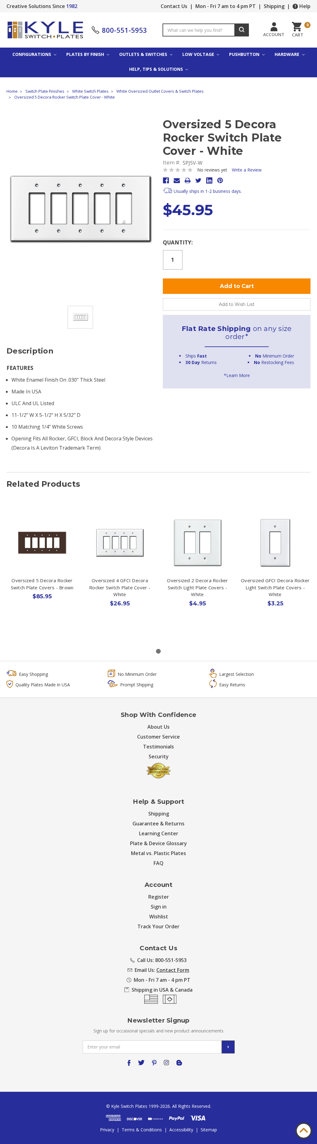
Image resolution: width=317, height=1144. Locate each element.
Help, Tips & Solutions (156, 69)
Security (159, 756)
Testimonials (158, 746)
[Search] (241, 29)
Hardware (288, 54)
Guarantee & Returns (158, 823)
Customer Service (158, 736)
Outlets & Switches (143, 54)
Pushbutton (245, 54)
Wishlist (158, 916)
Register (158, 896)
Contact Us (174, 6)
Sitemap (209, 1130)
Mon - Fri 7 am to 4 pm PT (225, 6)
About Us (158, 726)
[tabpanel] (42, 571)
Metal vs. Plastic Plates (158, 853)
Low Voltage (198, 54)
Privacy (107, 1130)
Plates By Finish (85, 54)
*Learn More (237, 375)
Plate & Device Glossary (158, 843)
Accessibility (181, 1130)
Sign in (159, 906)
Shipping (274, 6)
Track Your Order (158, 926)
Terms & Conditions (142, 1130)
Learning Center (158, 833)
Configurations (32, 54)
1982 (71, 6)
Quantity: (178, 242)
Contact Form (172, 970)
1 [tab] (158, 651)
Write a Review (247, 170)
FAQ (158, 863)
